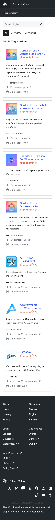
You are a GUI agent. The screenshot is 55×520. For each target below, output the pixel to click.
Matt (7, 458)
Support (7, 433)
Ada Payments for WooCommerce (31, 306)
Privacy (7, 419)
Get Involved (35, 428)
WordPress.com (12, 453)
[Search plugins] (41, 24)
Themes (33, 409)
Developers (9, 438)
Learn (6, 428)
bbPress (8, 463)
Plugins (32, 414)
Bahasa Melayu (17, 481)
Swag (33, 443)
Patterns (33, 419)
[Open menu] (50, 4)
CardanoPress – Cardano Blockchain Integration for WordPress (31, 52)
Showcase (34, 404)
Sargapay (25, 351)
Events (32, 433)
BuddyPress (10, 468)
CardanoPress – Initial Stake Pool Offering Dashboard (33, 107)
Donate (34, 438)
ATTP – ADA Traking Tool (27, 259)
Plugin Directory (10, 13)
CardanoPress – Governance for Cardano (29, 205)
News (6, 409)
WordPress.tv (11, 443)
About (6, 404)
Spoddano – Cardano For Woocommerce (32, 158)
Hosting (7, 414)
